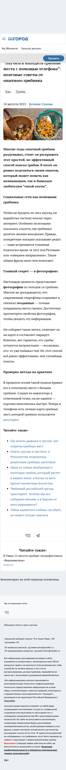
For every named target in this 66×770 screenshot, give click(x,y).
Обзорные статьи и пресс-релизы (20, 625)
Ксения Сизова (41, 104)
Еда (8, 92)
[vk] (28, 535)
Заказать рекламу (31, 48)
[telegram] (39, 535)
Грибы (20, 92)
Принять (53, 58)
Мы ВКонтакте (10, 48)
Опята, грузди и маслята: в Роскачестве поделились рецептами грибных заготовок (33, 456)
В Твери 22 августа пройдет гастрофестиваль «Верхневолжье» (32, 560)
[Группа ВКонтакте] (6, 612)
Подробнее (9, 700)
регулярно (11, 420)
